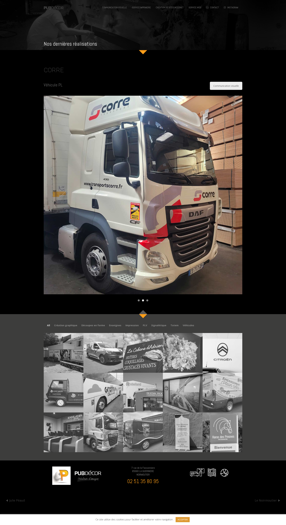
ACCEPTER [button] (183, 519)
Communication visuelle (226, 85)
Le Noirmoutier (266, 500)
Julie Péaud (17, 500)
